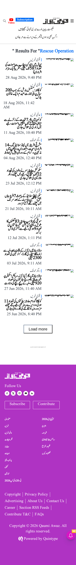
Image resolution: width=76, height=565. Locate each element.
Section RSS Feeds (34, 507)
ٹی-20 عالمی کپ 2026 (13, 481)
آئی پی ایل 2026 (48, 419)
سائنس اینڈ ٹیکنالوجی (48, 440)
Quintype (50, 539)
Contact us (55, 501)
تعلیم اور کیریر (46, 453)
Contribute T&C (18, 514)
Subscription (25, 19)
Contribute (46, 404)
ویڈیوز (7, 446)
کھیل (6, 467)
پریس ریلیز (8, 460)
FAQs (39, 514)
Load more (38, 329)
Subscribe (17, 404)
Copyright (13, 494)
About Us (34, 501)
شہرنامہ (44, 433)
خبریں (7, 426)
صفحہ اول (7, 419)
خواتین (7, 474)
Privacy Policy (36, 494)
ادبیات (7, 453)
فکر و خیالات (8, 440)
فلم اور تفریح (46, 446)
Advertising (14, 501)
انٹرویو (44, 426)
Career (10, 507)
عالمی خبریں (8, 433)
